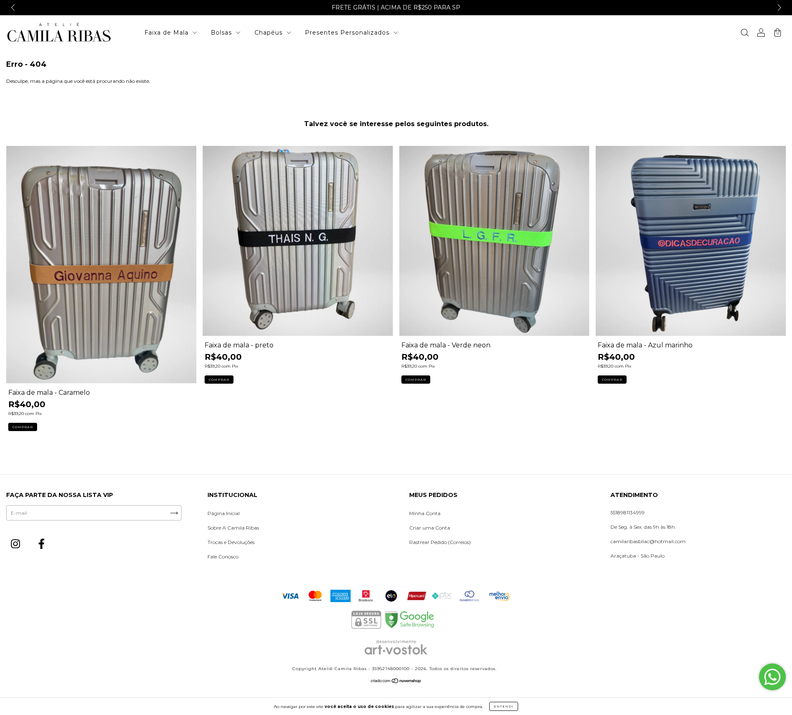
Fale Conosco (222, 556)
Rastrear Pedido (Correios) (440, 542)
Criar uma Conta (429, 528)
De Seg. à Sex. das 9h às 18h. (643, 527)
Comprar (22, 427)
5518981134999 (627, 512)
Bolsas (222, 32)
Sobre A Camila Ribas (233, 528)
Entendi (504, 706)
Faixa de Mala (167, 32)
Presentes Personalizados (348, 32)
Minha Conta (425, 513)
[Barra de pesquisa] (744, 33)
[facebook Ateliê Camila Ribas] (41, 545)
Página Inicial (223, 513)
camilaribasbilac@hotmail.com (648, 541)
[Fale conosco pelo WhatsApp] (772, 676)
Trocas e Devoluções (231, 542)
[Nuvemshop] (396, 682)
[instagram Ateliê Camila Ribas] (16, 545)
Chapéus (270, 32)
